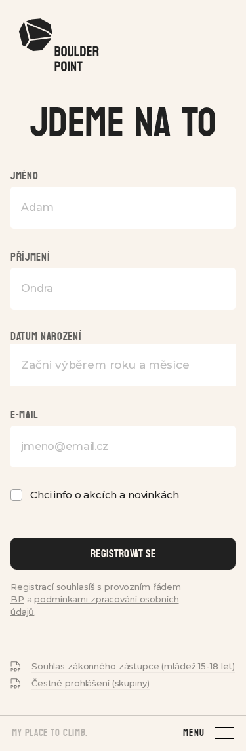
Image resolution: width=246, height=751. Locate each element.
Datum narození (46, 336)
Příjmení (30, 257)
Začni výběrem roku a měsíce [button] (105, 364)
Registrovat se (123, 553)
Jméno (24, 175)
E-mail (24, 414)
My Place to (50, 733)
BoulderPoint (58, 45)
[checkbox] (16, 495)
